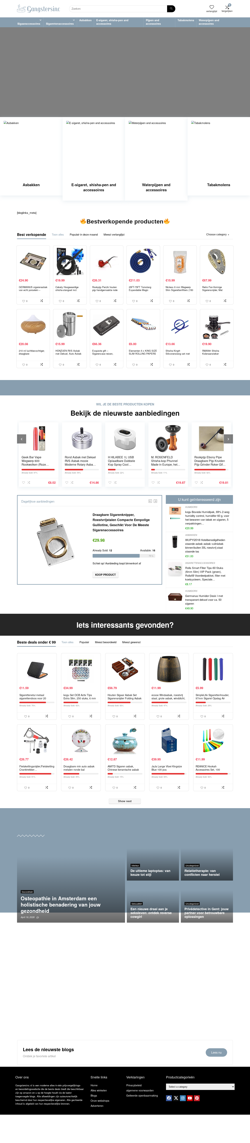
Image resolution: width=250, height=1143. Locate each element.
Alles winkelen (99, 1090)
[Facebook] (169, 1098)
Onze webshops (100, 1100)
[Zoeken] (171, 8)
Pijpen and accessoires (153, 21)
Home (94, 1085)
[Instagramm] (183, 1098)
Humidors (191, 506)
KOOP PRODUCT (105, 574)
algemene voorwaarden (140, 1090)
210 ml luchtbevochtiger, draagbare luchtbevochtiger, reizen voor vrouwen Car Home (32, 355)
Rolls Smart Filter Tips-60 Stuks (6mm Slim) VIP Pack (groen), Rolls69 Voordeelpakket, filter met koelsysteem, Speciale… (205, 573)
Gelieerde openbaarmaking (142, 1095)
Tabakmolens (186, 20)
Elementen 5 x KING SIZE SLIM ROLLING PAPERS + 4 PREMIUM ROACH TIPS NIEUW (143, 355)
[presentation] (21, 438)
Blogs (94, 1095)
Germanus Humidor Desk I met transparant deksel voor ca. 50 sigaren (204, 599)
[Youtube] (190, 1098)
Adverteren (97, 1106)
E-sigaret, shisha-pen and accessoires (112, 21)
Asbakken (85, 20)
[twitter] (176, 1098)
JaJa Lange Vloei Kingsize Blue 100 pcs (167, 767)
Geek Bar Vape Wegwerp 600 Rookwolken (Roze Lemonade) (34, 462)
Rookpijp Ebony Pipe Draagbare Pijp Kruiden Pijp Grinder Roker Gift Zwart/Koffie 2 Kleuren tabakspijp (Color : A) (209, 464)
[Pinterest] (197, 1098)
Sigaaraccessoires (28, 23)
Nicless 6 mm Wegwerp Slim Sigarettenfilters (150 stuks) (179, 290)
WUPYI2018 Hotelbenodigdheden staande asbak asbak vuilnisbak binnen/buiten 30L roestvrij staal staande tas (205, 545)
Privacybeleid (134, 1085)
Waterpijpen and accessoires (209, 21)
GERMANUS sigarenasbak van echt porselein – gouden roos (33, 290)
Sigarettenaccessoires (60, 23)
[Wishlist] (212, 7)
